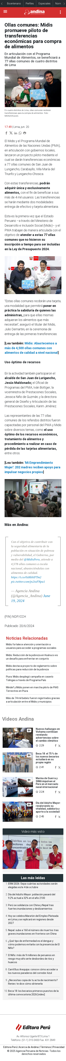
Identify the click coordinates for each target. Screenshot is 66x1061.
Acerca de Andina (29, 1047)
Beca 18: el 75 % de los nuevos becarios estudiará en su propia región (47, 758)
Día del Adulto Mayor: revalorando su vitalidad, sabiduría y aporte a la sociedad (48, 807)
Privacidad (58, 1047)
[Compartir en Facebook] (56, 745)
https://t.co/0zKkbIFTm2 (26, 577)
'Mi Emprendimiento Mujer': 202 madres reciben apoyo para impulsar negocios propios (32, 467)
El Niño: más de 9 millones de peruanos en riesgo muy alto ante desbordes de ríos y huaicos (31, 959)
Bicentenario (14, 3)
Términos (45, 1047)
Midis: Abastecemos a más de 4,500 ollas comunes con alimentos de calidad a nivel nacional (31, 347)
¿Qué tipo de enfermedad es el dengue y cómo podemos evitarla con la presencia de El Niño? (34, 944)
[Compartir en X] (59, 745)
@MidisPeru (32, 559)
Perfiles (30, 3)
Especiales (45, 3)
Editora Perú (10, 1047)
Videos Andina (18, 719)
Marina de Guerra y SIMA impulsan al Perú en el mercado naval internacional (47, 782)
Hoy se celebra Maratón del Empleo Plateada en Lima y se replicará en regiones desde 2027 (33, 919)
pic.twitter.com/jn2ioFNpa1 (28, 581)
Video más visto (33, 831)
